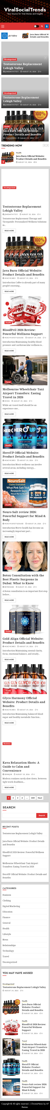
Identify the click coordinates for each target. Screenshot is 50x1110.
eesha (7, 401)
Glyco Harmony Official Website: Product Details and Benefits (24, 702)
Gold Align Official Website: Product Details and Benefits (23, 640)
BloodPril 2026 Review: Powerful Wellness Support (23, 332)
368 (33, 798)
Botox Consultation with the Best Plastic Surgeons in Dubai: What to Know (23, 579)
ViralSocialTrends (25, 9)
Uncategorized (10, 59)
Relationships (9, 945)
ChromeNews (37, 1103)
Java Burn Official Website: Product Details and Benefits (22, 132)
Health (7, 126)
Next (40, 798)
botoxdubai (9, 587)
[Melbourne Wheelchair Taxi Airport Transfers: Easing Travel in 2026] (25, 370)
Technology (8, 950)
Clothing (7, 900)
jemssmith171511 (12, 72)
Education (7, 911)
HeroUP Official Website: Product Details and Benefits (23, 454)
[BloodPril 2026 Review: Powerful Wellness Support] (25, 311)
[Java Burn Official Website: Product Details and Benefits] (7, 157)
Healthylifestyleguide (14, 338)
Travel (8, 382)
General (6, 922)
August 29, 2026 (29, 72)
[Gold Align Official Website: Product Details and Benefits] (25, 620)
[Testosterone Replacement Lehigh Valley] (25, 188)
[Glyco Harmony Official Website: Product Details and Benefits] (25, 679)
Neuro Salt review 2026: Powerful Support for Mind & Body (24, 516)
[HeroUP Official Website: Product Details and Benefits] (25, 434)
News (5, 939)
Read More (9, 231)
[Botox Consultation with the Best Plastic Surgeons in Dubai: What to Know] (25, 556)
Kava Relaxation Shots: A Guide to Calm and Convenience (21, 766)
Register (47, 26)
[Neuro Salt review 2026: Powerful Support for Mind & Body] (25, 493)
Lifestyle (7, 934)
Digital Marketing (11, 906)
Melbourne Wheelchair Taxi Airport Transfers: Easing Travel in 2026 (23, 393)
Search (9, 807)
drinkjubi (8, 775)
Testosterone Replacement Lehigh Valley (22, 66)
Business (7, 744)
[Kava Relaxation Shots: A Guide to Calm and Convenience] (25, 744)
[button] (2, 26)
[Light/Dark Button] (36, 26)
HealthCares (10, 138)
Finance (6, 917)
